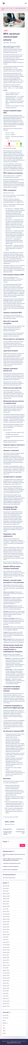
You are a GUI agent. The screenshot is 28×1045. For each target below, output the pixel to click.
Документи (5, 1023)
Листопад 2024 (6, 914)
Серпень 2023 (6, 952)
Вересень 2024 (6, 919)
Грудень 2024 (6, 911)
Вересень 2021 (6, 1006)
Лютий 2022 (5, 993)
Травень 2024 (6, 929)
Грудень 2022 (6, 970)
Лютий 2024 (5, 937)
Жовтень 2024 (6, 916)
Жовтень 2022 (6, 975)
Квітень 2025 (6, 903)
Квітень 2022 (6, 990)
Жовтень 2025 (6, 893)
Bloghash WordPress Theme (14, 1042)
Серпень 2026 (6, 885)
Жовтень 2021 (6, 1003)
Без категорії (5, 1015)
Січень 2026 (5, 891)
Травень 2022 (6, 988)
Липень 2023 (6, 955)
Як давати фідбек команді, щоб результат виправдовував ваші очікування (13, 859)
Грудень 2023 (6, 942)
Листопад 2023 (6, 944)
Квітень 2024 (6, 932)
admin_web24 (9, 822)
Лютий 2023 (5, 967)
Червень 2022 (6, 985)
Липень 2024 (6, 924)
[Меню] (25, 3)
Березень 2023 (6, 965)
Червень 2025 (6, 898)
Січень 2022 (5, 996)
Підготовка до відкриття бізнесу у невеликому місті (14, 855)
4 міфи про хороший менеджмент (11, 866)
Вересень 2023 (6, 949)
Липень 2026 (6, 888)
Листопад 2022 (6, 973)
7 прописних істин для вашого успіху (11, 863)
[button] (9, 824)
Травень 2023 (6, 960)
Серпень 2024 (6, 921)
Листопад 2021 (6, 1001)
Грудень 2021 (6, 998)
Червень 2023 (6, 957)
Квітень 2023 (6, 962)
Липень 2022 (6, 983)
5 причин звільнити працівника (10, 869)
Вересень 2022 (6, 978)
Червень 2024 (6, 926)
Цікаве (5, 30)
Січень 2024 (5, 939)
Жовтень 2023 (6, 947)
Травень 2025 (6, 901)
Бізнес (4, 1020)
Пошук (5, 841)
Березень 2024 (6, 934)
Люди (4, 1030)
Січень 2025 (5, 909)
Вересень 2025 (6, 896)
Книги (4, 1028)
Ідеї (3, 1025)
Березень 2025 (6, 906)
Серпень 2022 (6, 980)
